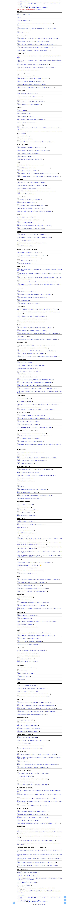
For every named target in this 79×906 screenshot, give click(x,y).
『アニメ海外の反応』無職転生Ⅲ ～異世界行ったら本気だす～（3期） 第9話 (32, 773)
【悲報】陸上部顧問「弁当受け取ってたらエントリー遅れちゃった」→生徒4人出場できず (34, 469)
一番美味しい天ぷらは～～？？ (23, 373)
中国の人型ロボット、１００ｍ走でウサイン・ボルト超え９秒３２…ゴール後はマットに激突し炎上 (36, 708)
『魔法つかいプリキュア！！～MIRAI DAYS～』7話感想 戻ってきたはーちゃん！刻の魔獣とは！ (36, 350)
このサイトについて (41, 904)
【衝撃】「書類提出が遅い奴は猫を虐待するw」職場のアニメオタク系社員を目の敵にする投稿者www (37, 828)
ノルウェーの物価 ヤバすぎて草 (23, 136)
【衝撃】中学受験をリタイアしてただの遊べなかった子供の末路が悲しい (31, 316)
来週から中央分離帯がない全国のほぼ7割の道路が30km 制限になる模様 (31, 119)
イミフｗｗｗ (20, 179)
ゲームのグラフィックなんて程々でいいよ (25, 658)
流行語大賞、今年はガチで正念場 (23, 113)
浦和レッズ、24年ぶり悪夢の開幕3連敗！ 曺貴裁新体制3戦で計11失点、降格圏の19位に (34, 382)
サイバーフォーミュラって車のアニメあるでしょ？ (27, 626)
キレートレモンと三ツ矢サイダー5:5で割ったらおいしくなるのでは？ (30, 524)
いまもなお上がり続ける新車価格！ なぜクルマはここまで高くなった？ (31, 432)
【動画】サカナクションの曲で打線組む (25, 116)
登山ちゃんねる (20, 594)
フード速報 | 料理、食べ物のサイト (25, 787)
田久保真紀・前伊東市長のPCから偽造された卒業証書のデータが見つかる (31, 330)
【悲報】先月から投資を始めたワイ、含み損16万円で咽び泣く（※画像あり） (32, 242)
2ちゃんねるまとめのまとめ (23, 1)
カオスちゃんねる (21, 306)
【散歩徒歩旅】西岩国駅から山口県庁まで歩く (26, 532)
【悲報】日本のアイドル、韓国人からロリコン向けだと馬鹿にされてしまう (31, 591)
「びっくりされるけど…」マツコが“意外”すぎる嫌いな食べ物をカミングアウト (32, 805)
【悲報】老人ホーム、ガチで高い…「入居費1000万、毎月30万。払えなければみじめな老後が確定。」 (37, 404)
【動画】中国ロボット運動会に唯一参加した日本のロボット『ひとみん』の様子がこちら (34, 294)
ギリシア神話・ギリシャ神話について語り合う (26, 668)
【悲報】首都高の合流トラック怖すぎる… (25, 480)
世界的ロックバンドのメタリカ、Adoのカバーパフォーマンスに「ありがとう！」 (33, 740)
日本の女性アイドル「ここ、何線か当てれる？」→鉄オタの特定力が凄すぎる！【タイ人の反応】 (36, 887)
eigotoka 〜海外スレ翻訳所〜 (24, 770)
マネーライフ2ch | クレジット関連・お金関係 (27, 430)
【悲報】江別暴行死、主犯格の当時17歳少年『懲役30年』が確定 (29, 159)
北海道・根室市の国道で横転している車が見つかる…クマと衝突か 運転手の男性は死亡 (34, 211)
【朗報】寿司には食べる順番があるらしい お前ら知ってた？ (29, 406)
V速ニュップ (20, 289)
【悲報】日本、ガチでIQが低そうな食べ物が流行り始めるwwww (30, 219)
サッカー (59, 3)
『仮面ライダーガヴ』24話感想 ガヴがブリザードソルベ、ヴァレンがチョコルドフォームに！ (35, 345)
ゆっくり (29, 6)
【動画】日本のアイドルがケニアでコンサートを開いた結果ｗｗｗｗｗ (31, 147)
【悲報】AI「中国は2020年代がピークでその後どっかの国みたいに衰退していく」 (33, 694)
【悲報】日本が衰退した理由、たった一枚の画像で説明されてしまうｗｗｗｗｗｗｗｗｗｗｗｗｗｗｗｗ (37, 173)
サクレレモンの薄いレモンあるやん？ (24, 401)
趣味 (32, 3)
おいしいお (19, 559)
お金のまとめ (45, 7)
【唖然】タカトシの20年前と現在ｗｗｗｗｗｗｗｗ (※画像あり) (29, 641)
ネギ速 (18, 576)
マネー (48, 3)
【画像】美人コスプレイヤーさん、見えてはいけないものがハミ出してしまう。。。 (33, 632)
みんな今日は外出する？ (22, 527)
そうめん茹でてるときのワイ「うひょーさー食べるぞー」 (28, 371)
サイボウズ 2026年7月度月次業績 (23, 885)
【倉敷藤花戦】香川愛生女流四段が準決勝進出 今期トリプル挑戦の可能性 (31, 489)
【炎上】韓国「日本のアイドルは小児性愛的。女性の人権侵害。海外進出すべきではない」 (34, 327)
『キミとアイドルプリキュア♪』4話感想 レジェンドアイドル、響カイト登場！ (32, 347)
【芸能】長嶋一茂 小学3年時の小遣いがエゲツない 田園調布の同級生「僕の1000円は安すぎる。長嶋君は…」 (39, 444)
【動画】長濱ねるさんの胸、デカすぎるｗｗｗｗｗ (27, 93)
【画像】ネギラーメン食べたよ (23, 761)
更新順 (24, 6)
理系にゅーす (20, 699)
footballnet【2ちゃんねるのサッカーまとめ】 (27, 377)
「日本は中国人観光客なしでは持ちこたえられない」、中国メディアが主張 (31, 605)
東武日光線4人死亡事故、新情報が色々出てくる (26, 202)
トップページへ (21, 895)
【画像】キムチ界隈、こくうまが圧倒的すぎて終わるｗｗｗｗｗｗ (30, 570)
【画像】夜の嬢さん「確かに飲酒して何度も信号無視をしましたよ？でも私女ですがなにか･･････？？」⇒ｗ (38, 823)
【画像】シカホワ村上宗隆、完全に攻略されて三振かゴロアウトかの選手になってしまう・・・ (35, 87)
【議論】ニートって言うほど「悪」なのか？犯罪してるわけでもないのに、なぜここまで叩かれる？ (36, 281)
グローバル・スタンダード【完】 (23, 14)
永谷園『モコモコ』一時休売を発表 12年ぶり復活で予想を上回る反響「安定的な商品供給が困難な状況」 (37, 764)
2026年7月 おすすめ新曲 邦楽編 (23, 743)
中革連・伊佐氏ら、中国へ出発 (23, 454)
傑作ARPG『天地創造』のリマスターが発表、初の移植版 (28, 472)
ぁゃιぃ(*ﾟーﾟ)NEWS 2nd (23, 501)
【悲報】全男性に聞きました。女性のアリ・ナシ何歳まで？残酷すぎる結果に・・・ (33, 50)
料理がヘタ (19, 17)
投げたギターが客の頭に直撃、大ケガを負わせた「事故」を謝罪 (29, 748)
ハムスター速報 (20, 125)
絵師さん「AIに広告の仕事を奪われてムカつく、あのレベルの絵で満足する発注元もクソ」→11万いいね (37, 309)
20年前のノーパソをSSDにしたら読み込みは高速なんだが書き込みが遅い (31, 650)
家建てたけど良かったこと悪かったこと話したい (26, 122)
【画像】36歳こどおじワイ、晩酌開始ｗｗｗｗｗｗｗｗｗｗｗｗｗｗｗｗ (31, 185)
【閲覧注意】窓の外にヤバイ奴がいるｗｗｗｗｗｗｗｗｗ (28, 820)
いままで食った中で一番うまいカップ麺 (25, 504)
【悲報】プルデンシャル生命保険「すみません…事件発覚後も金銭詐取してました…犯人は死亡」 (36, 475)
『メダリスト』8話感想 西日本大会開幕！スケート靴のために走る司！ (31, 353)
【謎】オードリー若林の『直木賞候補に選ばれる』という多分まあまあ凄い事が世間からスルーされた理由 (38, 579)
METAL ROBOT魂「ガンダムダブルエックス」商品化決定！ (29, 199)
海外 (52, 3)
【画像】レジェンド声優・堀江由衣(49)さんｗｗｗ (27, 222)
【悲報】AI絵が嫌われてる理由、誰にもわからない (27, 368)
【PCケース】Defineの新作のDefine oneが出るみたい (27, 653)
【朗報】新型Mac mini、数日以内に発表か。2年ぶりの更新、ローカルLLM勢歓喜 (33, 696)
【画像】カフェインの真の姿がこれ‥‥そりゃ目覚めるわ (28, 424)
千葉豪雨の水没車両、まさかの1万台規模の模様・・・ (27, 217)
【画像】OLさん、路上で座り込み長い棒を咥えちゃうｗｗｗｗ (29, 96)
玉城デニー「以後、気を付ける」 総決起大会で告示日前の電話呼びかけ (31, 460)
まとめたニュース (21, 324)
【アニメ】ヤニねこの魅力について (24, 398)
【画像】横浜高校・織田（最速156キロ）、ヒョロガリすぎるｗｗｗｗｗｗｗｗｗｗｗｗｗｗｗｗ (36, 191)
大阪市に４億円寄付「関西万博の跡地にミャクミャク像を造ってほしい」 (31, 208)
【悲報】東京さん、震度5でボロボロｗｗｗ (25, 263)
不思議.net (19, 630)
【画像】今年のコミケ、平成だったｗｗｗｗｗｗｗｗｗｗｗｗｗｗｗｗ (31, 182)
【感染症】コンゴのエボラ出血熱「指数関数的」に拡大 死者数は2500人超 (31, 714)
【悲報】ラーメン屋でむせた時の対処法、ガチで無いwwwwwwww (30, 365)
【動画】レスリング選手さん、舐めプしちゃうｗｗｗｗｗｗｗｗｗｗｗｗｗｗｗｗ (33, 193)
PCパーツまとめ (20, 647)
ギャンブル (20, 4)
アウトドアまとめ (21, 612)
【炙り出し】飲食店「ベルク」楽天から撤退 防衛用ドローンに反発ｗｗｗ (31, 255)
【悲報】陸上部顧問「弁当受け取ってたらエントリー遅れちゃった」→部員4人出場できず (34, 562)
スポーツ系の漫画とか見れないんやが (24, 138)
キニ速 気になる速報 (22, 144)
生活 (29, 3)
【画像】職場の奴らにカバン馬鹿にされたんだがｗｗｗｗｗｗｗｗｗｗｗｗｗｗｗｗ (33, 188)
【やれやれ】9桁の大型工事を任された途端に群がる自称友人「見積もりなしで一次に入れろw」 (36, 840)
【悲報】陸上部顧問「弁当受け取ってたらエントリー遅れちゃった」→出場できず (33, 41)
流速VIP (19, 231)
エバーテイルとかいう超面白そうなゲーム (25, 512)
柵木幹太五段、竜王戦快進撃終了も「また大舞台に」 (27, 492)
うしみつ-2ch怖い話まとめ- (23, 808)
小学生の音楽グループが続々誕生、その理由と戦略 (27, 737)
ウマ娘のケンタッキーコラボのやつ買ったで (25, 521)
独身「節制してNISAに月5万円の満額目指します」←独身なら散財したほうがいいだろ (34, 225)
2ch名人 (19, 483)
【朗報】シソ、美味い (21, 110)
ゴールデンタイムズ (21, 196)
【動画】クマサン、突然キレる (23, 599)
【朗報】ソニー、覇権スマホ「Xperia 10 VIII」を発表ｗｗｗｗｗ (29, 81)
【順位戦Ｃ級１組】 (21, 486)
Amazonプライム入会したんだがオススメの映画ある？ (28, 872)
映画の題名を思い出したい (22, 32)
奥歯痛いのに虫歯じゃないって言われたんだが (26, 515)
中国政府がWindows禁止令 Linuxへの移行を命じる (27, 661)
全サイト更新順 (21, 7)
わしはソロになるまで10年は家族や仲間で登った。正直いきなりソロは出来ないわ (33, 602)
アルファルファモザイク (22, 35)
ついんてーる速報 (21, 90)
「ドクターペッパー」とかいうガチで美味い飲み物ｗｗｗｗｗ (29, 568)
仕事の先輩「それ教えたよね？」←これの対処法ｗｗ (27, 509)
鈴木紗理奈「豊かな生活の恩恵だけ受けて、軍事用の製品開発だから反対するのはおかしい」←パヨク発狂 (38, 333)
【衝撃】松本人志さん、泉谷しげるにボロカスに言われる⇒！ (29, 638)
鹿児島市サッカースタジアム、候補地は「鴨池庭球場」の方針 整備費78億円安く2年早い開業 (35, 379)
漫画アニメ (36, 3)
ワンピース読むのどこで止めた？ (23, 336)
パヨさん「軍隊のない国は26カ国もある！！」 (26, 260)
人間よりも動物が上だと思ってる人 (24, 20)
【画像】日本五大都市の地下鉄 (23, 300)
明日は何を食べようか (22, 751)
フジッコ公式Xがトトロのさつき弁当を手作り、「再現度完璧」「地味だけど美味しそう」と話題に (36, 754)
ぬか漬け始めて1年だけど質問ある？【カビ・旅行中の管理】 (29, 728)
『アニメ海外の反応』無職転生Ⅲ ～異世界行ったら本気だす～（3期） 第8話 (32, 779)
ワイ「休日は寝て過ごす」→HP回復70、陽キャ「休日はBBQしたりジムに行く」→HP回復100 (35, 409)
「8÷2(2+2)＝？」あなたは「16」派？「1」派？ (26, 875)
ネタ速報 (20, 3)
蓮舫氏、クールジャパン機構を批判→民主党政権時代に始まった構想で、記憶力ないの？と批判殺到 (36, 457)
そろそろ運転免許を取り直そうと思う (24, 245)
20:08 (61, 1)
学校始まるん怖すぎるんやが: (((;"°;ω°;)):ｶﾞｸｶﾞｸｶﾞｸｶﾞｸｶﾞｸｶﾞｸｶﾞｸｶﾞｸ (30, 101)
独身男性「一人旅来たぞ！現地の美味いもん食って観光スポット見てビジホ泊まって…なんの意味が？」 (37, 621)
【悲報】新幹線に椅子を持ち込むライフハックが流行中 (28, 303)
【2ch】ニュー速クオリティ (23, 73)
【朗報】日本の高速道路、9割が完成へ (24, 618)
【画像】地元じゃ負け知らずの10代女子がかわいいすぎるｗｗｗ (29, 98)
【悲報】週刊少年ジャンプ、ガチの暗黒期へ (25, 291)
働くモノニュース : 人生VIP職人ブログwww (27, 249)
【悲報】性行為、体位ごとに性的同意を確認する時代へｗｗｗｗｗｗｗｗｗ (31, 814)
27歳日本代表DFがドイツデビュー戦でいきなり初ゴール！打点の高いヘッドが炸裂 (33, 385)
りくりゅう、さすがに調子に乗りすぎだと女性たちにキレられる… (30, 452)
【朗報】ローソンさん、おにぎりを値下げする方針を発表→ (28, 257)
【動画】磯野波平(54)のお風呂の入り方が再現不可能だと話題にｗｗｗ (31, 84)
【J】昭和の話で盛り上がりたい (23, 676)
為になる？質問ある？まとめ (23, 717)
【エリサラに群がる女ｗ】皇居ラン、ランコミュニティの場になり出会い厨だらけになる (34, 427)
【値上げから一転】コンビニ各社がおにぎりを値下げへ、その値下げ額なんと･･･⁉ (33, 767)
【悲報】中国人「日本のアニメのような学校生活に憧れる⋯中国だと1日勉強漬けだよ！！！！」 (36, 47)
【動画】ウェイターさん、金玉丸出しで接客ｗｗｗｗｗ (28, 153)
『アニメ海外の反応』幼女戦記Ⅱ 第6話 (25, 781)
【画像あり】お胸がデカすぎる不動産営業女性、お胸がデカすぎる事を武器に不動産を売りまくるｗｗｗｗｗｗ (38, 635)
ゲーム (41, 3)
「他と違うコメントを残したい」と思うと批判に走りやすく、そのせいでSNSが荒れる (34, 702)
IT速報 (18, 682)
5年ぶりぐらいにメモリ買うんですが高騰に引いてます (27, 655)
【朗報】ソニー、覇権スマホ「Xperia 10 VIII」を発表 (27, 691)
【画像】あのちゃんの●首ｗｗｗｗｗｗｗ (25, 156)
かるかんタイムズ (21, 518)
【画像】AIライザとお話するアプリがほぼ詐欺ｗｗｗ (27, 75)
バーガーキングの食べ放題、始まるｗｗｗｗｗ (26, 573)
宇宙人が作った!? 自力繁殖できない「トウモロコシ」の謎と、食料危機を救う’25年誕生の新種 (35, 705)
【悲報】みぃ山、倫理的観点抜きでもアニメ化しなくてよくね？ (29, 585)
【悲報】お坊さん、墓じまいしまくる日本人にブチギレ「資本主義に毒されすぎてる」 (34, 435)
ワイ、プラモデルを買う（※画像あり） (24, 240)
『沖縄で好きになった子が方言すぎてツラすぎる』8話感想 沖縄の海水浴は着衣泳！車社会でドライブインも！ (38, 356)
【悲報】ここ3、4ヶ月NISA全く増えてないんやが (27, 685)
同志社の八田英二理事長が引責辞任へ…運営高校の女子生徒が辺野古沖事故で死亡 (33, 64)
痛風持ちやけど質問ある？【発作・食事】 (25, 720)
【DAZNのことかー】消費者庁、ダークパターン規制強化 (28, 421)
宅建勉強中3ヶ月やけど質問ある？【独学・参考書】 (27, 725)
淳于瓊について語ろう (21, 670)
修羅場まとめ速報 (21, 826)
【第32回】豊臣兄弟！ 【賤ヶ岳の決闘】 (25, 673)
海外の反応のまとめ (36, 7)
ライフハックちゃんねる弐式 (23, 412)
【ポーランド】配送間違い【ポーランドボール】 (26, 882)
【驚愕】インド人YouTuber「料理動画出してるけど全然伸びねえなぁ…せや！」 (32, 78)
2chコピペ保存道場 (21, 449)
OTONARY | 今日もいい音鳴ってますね (26, 734)
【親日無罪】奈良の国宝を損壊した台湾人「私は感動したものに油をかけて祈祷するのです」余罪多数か (37, 339)
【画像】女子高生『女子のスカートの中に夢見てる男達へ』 (28, 104)
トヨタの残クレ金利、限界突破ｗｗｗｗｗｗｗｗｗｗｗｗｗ (28, 252)
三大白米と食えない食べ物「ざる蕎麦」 (25, 362)
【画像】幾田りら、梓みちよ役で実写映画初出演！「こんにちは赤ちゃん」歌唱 (32, 588)
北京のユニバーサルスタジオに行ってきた (25, 530)
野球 (55, 3)
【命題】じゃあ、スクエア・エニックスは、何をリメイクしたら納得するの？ (32, 234)
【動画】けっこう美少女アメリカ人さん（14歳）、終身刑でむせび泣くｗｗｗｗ (32, 811)
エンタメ (25, 3)
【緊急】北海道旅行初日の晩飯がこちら (25, 596)
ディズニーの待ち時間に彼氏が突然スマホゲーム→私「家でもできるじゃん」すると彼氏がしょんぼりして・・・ (39, 865)
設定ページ (40, 9)
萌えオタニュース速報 (22, 342)
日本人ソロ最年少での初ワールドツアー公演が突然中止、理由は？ (30, 745)
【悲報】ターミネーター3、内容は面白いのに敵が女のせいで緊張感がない (31, 297)
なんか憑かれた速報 (21, 359)
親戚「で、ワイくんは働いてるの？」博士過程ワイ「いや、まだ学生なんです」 (32, 319)
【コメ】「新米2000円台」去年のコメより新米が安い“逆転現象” (29, 441)
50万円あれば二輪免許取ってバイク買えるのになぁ (27, 615)
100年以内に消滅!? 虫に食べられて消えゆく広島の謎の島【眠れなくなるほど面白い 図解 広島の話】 (36, 711)
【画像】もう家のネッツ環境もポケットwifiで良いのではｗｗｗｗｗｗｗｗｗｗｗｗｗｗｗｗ (35, 170)
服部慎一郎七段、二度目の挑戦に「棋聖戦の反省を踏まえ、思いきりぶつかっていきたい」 (34, 495)
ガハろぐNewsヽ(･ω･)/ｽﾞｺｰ (23, 466)
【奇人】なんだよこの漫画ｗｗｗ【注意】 (25, 463)
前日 (30, 7)
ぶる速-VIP (19, 214)
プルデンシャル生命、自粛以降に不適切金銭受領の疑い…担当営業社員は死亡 (32, 205)
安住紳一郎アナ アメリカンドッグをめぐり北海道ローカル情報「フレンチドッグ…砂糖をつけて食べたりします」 (39, 794)
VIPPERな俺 (20, 107)
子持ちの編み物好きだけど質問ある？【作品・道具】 (27, 722)
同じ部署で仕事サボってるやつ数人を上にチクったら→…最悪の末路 (30, 321)
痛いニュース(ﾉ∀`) (21, 53)
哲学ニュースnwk (21, 266)
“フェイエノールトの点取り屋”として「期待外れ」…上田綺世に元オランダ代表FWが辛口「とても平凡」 (37, 388)
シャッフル (34, 6)
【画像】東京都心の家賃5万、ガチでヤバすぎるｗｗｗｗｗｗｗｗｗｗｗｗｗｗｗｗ (33, 167)
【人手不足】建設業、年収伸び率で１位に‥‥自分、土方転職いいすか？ (31, 415)
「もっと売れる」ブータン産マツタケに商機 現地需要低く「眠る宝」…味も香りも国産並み (35, 23)
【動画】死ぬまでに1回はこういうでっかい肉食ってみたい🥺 (29, 565)
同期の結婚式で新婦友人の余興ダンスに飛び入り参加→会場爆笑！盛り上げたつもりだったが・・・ (36, 862)
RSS (39, 900)
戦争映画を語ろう (20, 679)
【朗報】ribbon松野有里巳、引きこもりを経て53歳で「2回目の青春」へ (31, 582)
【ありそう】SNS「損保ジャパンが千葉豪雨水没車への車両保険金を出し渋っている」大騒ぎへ (35, 418)
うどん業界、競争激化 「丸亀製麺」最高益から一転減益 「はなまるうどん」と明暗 (34, 237)
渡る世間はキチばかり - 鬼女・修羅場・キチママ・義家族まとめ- (31, 847)
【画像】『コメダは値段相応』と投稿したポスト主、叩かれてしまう (30, 228)
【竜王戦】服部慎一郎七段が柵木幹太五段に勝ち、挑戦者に (28, 498)
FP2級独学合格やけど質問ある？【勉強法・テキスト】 (28, 731)
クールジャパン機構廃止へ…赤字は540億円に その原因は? (28, 438)
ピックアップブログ (21, 11)
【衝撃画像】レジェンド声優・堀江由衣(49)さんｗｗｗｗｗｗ (29, 644)
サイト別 (20, 6)
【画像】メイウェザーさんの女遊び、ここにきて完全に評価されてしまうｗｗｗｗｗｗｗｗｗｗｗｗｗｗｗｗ (38, 176)
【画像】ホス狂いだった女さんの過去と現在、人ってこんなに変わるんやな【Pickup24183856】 (36, 44)
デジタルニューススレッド (23, 535)
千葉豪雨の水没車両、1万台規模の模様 (24, 478)
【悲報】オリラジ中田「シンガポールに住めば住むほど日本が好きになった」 (32, 688)
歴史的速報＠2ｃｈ (21, 665)
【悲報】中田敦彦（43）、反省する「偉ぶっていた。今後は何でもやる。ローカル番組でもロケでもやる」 (38, 38)
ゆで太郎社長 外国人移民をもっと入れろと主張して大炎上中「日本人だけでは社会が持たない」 (36, 141)
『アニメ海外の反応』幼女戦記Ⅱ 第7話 (25, 776)
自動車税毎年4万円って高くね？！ (24, 506)
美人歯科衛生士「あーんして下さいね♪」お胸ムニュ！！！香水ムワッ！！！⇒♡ (33, 817)
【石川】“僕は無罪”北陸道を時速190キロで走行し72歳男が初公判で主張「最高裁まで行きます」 (36, 67)
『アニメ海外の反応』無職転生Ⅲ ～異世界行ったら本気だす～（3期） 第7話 (32, 784)
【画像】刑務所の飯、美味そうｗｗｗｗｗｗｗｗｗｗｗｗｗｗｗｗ (30, 165)
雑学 (45, 3)
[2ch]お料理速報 (21, 395)
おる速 (18, 162)
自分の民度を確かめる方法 (22, 25)
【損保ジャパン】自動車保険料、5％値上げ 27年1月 (27, 69)
